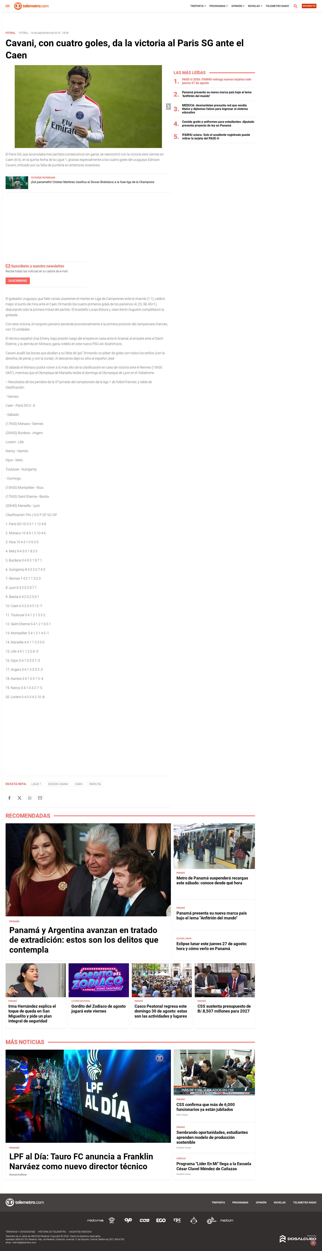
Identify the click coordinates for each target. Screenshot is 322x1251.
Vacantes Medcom (80, 1231)
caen (78, 784)
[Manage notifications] (313, 1243)
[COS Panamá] (144, 1223)
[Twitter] (19, 798)
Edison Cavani (58, 784)
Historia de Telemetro (52, 1231)
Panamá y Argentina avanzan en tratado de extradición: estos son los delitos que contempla (83, 940)
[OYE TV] (128, 1223)
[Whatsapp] (30, 798)
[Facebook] (9, 798)
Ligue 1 (36, 784)
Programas (217, 6)
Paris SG (95, 784)
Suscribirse (17, 281)
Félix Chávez (182, 1115)
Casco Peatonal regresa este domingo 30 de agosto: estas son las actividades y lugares (161, 1011)
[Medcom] (226, 1223)
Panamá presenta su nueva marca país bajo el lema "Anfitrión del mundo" (211, 915)
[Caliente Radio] (194, 1223)
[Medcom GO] (95, 1223)
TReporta (196, 6)
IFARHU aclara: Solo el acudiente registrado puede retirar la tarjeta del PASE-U (216, 136)
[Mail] (40, 798)
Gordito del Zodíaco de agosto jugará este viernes (98, 1008)
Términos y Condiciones (20, 1231)
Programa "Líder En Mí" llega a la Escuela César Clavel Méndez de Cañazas (213, 1166)
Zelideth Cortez (183, 1148)
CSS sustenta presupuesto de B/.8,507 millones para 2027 (224, 1008)
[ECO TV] (161, 1223)
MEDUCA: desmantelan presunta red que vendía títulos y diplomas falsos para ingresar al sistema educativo (215, 109)
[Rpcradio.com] (177, 1223)
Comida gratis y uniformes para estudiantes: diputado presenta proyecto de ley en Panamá (218, 123)
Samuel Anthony (18, 1174)
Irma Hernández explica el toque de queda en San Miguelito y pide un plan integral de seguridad (32, 1013)
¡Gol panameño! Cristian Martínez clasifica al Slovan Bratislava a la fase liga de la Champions (92, 182)
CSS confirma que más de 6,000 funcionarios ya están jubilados (205, 1107)
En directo (309, 6)
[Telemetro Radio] (210, 1223)
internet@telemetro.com (24, 1242)
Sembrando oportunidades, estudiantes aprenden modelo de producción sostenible (212, 1137)
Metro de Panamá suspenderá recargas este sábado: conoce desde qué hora (212, 880)
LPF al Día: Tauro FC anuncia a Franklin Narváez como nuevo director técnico (81, 1161)
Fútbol (23, 32)
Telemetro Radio (277, 6)
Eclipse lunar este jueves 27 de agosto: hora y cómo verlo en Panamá (211, 946)
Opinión (236, 6)
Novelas (254, 6)
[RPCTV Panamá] (112, 1223)
